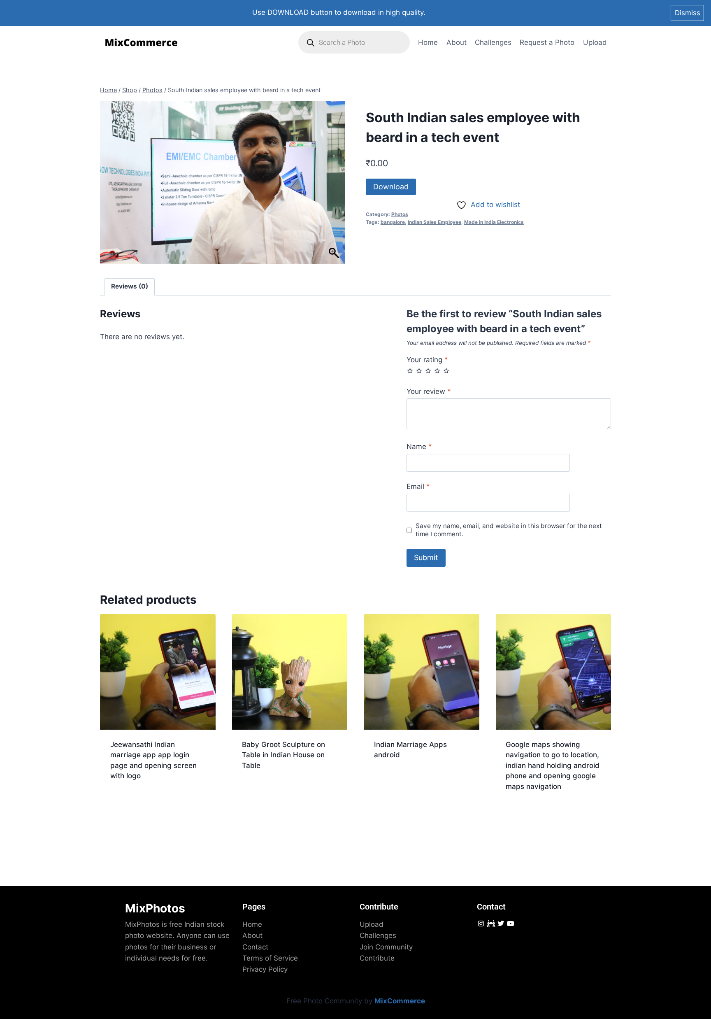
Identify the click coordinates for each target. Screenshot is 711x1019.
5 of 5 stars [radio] (446, 370)
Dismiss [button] (687, 13)
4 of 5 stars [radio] (437, 370)
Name (419, 446)
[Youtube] (511, 924)
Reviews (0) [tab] (129, 286)
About (456, 42)
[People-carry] (491, 924)
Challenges (493, 42)
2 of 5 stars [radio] (419, 370)
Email (418, 486)
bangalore (393, 222)
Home (428, 42)
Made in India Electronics (494, 222)
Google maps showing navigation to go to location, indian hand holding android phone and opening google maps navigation (552, 765)
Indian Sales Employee (434, 222)
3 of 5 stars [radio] (428, 370)
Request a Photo (547, 42)
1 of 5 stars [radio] (410, 370)
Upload (595, 42)
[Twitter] (500, 924)
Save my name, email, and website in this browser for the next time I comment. (509, 530)
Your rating (427, 360)
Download (391, 186)
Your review (429, 391)
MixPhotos (155, 908)
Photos (399, 214)
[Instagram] (481, 924)
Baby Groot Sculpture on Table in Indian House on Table (283, 755)
